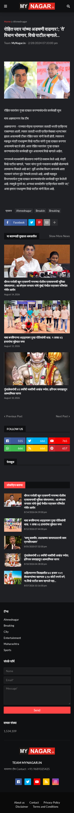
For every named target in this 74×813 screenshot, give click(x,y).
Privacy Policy (52, 802)
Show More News (59, 236)
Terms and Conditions (45, 806)
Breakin (40, 210)
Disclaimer (22, 806)
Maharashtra (11, 644)
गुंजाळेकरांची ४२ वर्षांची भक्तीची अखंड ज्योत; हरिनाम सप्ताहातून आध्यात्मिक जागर (35, 391)
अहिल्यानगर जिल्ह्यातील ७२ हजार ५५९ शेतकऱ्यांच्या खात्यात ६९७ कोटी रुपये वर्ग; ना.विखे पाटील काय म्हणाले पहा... (44, 577)
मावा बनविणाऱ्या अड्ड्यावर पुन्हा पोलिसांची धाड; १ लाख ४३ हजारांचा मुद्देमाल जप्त (33, 339)
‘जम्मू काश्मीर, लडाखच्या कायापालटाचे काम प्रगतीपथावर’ (45, 540)
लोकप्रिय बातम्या (15, 485)
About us (19, 802)
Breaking (54, 210)
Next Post (62, 416)
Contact (34, 802)
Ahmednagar (20, 21)
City (6, 631)
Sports (7, 650)
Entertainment (12, 638)
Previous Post (14, 416)
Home (7, 21)
